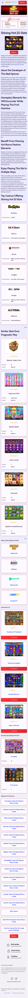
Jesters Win (14, 553)
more (25, 327)
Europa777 (14, 601)
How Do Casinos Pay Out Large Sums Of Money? (14, 929)
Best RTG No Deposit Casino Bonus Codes (14, 921)
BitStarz (14, 234)
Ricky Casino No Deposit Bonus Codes (14, 819)
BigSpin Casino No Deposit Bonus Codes (14, 853)
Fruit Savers (14, 785)
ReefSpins (14, 213)
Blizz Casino (14, 911)
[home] (11, 4)
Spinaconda (14, 585)
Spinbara (14, 569)
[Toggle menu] (2, 2)
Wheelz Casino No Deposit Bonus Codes (14, 844)
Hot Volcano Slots (22, 25)
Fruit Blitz (14, 756)
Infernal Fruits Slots (7, 25)
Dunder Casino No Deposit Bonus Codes (14, 895)
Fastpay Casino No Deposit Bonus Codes (14, 878)
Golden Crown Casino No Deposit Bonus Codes (14, 887)
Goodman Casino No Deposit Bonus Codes (14, 802)
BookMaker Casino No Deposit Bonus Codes (14, 861)
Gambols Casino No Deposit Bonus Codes (14, 810)
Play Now (22, 2)
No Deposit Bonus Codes (18, 993)
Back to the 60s (14, 725)
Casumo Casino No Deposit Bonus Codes (14, 904)
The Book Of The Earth (14, 632)
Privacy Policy (7, 993)
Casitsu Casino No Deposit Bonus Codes (14, 836)
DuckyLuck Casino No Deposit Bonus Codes (14, 870)
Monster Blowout (14, 694)
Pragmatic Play (18, 64)
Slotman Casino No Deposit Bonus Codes (14, 827)
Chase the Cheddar (14, 663)
